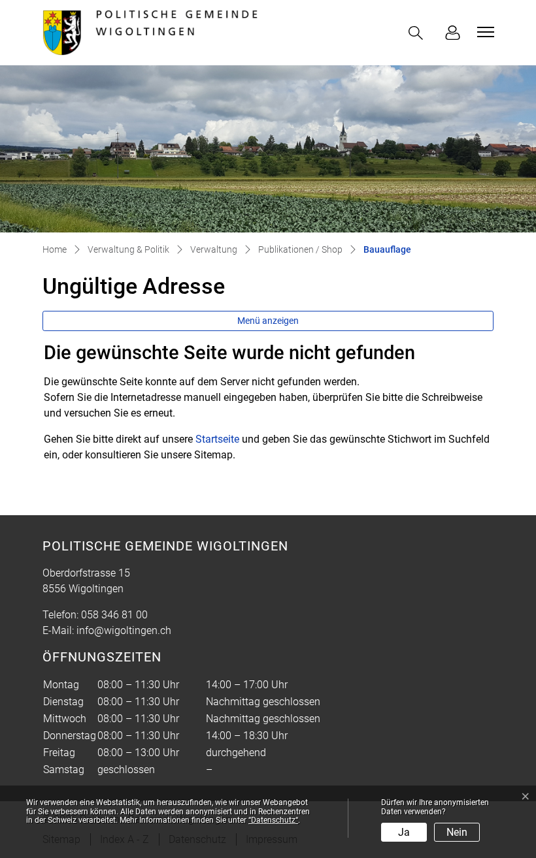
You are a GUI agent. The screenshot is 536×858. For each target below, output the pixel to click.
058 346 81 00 (114, 615)
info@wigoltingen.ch (123, 630)
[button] (418, 32)
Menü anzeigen (268, 320)
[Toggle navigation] (484, 32)
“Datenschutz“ (273, 820)
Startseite (217, 439)
